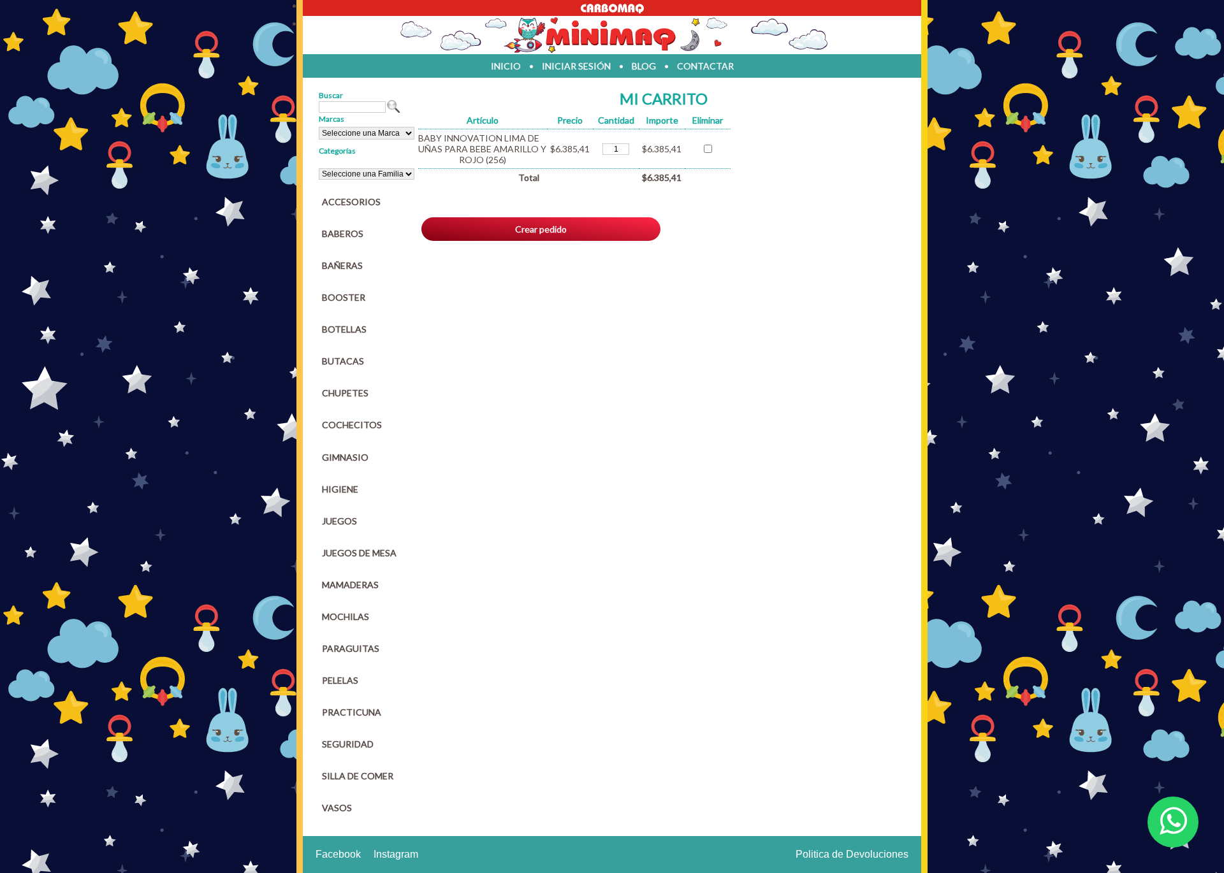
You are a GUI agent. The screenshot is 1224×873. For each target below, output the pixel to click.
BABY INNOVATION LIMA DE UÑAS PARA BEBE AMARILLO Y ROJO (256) (482, 149)
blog (644, 66)
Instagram (396, 854)
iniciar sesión (576, 66)
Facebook (338, 854)
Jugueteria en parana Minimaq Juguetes (612, 35)
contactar (705, 66)
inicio (506, 66)
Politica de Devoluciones (852, 854)
